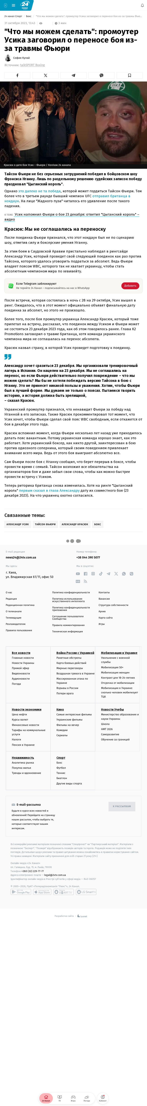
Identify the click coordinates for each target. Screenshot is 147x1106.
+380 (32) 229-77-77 (32, 871)
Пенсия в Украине (23, 745)
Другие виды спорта (69, 783)
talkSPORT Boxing (32, 65)
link (77, 573)
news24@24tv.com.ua (21, 557)
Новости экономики (26, 710)
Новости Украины (23, 663)
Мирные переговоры (69, 668)
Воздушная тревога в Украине (75, 673)
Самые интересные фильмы (74, 714)
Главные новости (23, 657)
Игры (102, 624)
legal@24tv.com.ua (55, 875)
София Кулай (21, 58)
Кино (60, 710)
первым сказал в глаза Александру (49, 490)
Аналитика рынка (23, 762)
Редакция (11, 599)
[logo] (24, 5)
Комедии (62, 730)
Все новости (21, 653)
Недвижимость (23, 758)
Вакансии (104, 599)
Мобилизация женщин (115, 672)
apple (42, 892)
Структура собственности (113, 605)
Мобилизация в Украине (119, 653)
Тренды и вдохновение (26, 773)
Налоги (16, 739)
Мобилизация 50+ (112, 667)
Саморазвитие (110, 734)
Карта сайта (106, 618)
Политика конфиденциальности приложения (71, 608)
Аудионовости (21, 678)
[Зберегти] (129, 75)
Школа (105, 724)
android (21, 892)
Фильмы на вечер (67, 725)
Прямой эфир (20, 668)
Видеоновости (21, 673)
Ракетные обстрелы (68, 657)
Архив (102, 611)
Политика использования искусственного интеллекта (68, 600)
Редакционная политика (20, 605)
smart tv (63, 892)
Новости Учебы (112, 710)
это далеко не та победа (39, 191)
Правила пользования (19, 630)
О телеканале (14, 611)
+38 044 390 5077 (88, 557)
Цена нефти (19, 714)
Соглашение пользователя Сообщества (68, 617)
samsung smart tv (86, 892)
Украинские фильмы (69, 719)
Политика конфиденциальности (71, 592)
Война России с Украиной (75, 653)
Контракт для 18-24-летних (118, 677)
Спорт (60, 758)
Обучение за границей (115, 739)
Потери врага (65, 693)
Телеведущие (13, 618)
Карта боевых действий (71, 663)
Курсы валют (20, 719)
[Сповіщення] (142, 5)
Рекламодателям (15, 624)
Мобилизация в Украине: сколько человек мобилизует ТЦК (119, 692)
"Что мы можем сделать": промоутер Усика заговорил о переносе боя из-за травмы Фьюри (89, 16)
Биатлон (61, 778)
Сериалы (62, 735)
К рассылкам (122, 806)
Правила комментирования (68, 625)
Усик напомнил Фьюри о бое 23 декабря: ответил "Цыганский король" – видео (71, 217)
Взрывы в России (67, 688)
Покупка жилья (21, 767)
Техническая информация (67, 631)
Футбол (61, 767)
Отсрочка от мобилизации (117, 683)
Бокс (29, 16)
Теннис (60, 773)
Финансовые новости (25, 725)
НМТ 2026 (107, 729)
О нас (9, 592)
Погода (16, 683)
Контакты (104, 592)
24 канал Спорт (13, 16)
